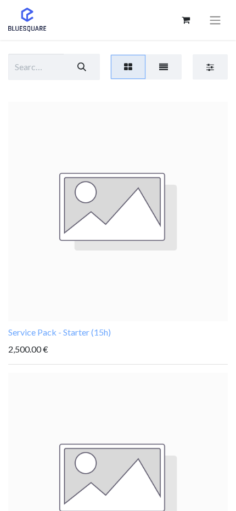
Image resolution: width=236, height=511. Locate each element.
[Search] (82, 67)
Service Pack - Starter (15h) (59, 332)
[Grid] (128, 67)
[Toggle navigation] (215, 20)
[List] (163, 67)
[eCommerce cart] (185, 19)
